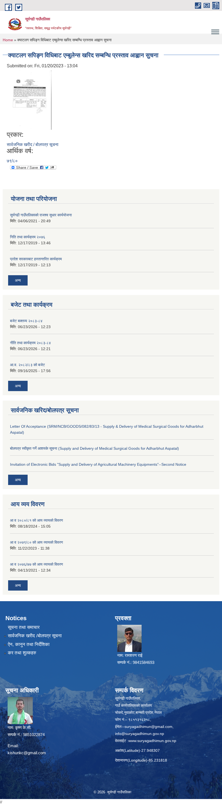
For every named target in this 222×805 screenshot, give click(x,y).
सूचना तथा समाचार (24, 627)
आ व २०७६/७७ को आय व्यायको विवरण (36, 564)
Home (8, 40)
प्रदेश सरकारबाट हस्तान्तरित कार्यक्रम (36, 259)
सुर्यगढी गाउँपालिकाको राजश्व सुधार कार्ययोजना (41, 215)
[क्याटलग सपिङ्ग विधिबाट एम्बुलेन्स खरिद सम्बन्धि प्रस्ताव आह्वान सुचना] (29, 100)
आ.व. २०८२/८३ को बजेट (27, 365)
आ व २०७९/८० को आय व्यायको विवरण (36, 542)
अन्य (18, 280)
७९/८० (12, 161)
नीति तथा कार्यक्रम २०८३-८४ (30, 343)
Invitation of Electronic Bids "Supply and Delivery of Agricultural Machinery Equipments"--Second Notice (98, 464)
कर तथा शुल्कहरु (22, 652)
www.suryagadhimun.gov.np (152, 741)
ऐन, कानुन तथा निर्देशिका (29, 644)
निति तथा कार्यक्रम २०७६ (27, 237)
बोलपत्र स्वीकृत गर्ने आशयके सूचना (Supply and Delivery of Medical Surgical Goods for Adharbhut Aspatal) (94, 448)
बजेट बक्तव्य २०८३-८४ (26, 321)
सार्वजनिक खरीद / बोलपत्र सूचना (32, 144)
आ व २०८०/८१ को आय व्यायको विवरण (36, 520)
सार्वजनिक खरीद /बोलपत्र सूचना (35, 635)
